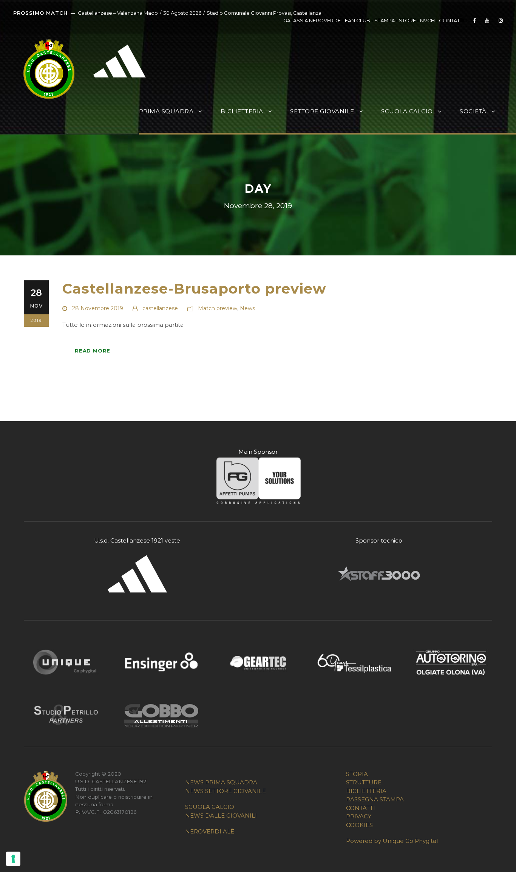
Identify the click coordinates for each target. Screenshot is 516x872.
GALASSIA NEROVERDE (312, 20)
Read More (92, 351)
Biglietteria (242, 111)
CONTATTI (451, 20)
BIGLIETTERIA (366, 791)
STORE (407, 20)
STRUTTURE (364, 782)
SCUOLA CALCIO (209, 806)
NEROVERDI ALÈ (209, 831)
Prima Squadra (166, 111)
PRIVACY (358, 816)
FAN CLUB (358, 20)
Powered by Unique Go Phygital (392, 840)
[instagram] (501, 20)
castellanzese (160, 308)
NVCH (427, 20)
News (247, 308)
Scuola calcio (407, 111)
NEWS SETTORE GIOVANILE (225, 791)
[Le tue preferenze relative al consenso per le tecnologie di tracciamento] (13, 859)
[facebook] (474, 20)
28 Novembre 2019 (97, 308)
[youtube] (487, 20)
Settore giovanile (322, 111)
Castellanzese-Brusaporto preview (194, 288)
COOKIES (359, 825)
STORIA (357, 774)
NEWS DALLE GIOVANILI (221, 815)
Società (473, 111)
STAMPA (384, 20)
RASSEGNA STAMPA (375, 799)
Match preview (217, 308)
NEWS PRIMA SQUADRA (221, 782)
